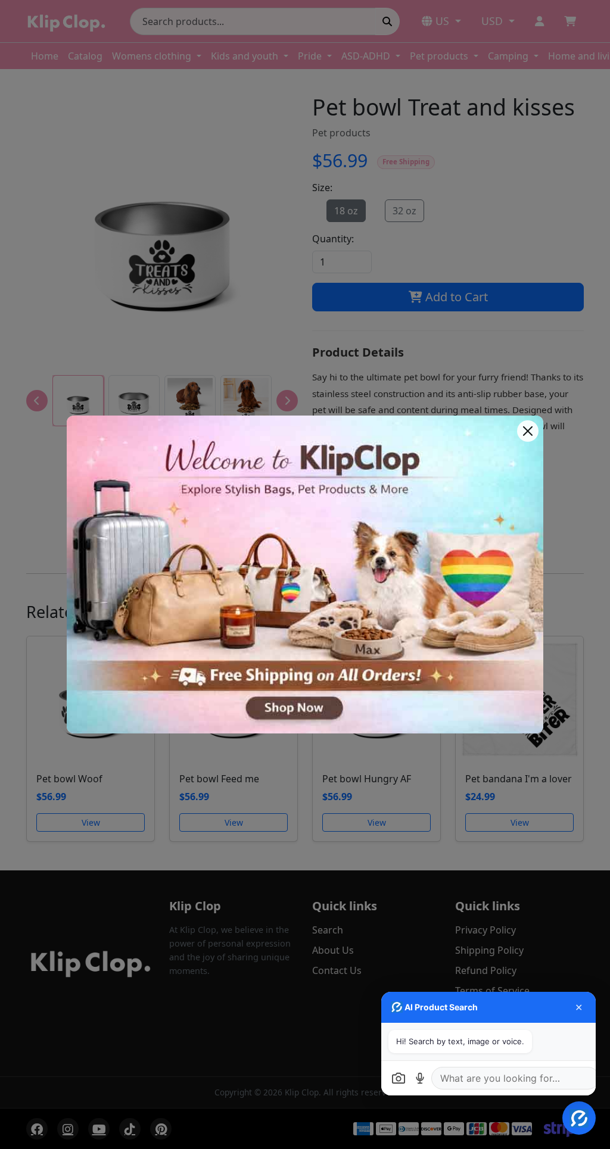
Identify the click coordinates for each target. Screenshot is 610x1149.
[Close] (528, 431)
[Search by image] (398, 1078)
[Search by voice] (420, 1078)
